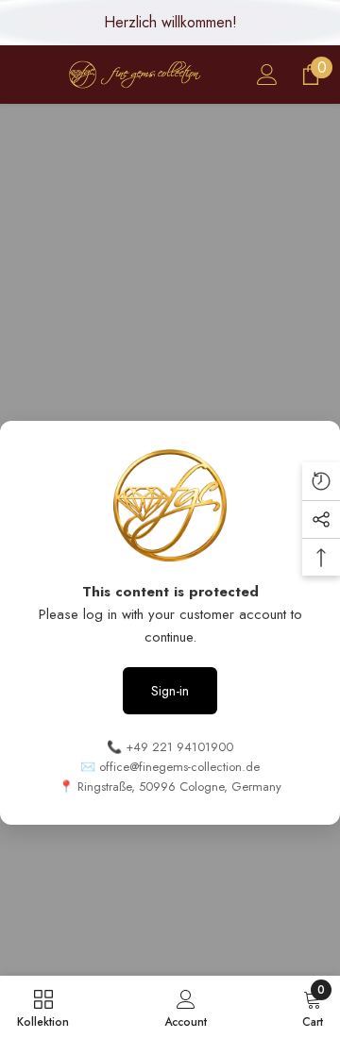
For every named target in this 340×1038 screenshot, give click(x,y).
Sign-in (170, 690)
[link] (185, 1006)
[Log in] (267, 74)
